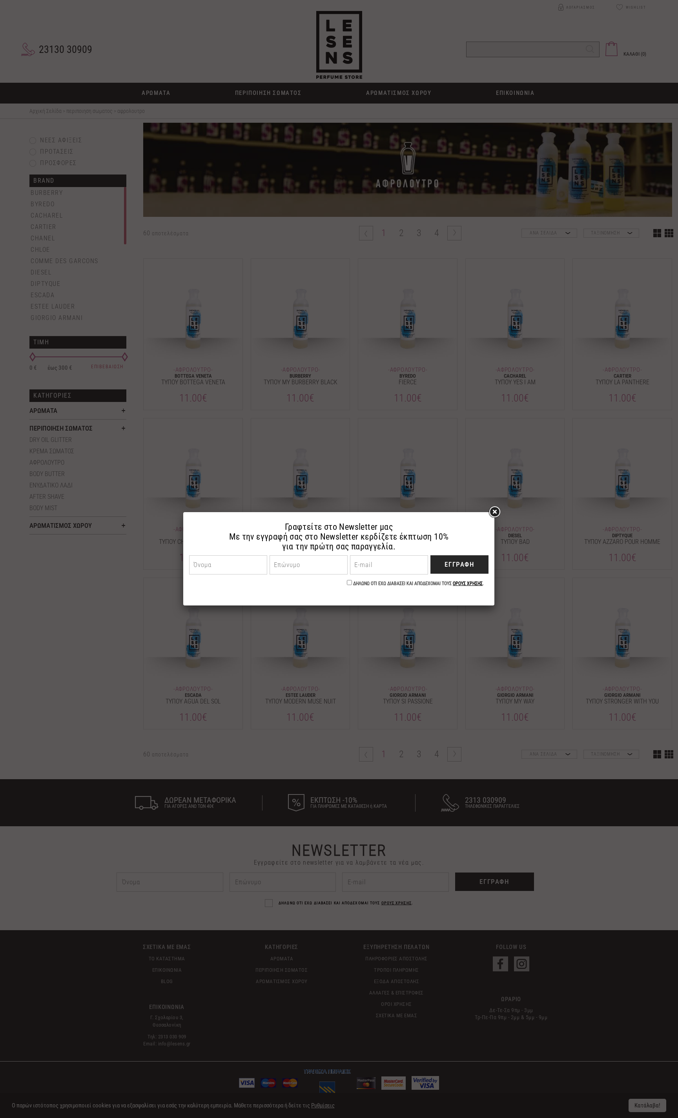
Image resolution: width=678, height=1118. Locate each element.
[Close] (494, 512)
